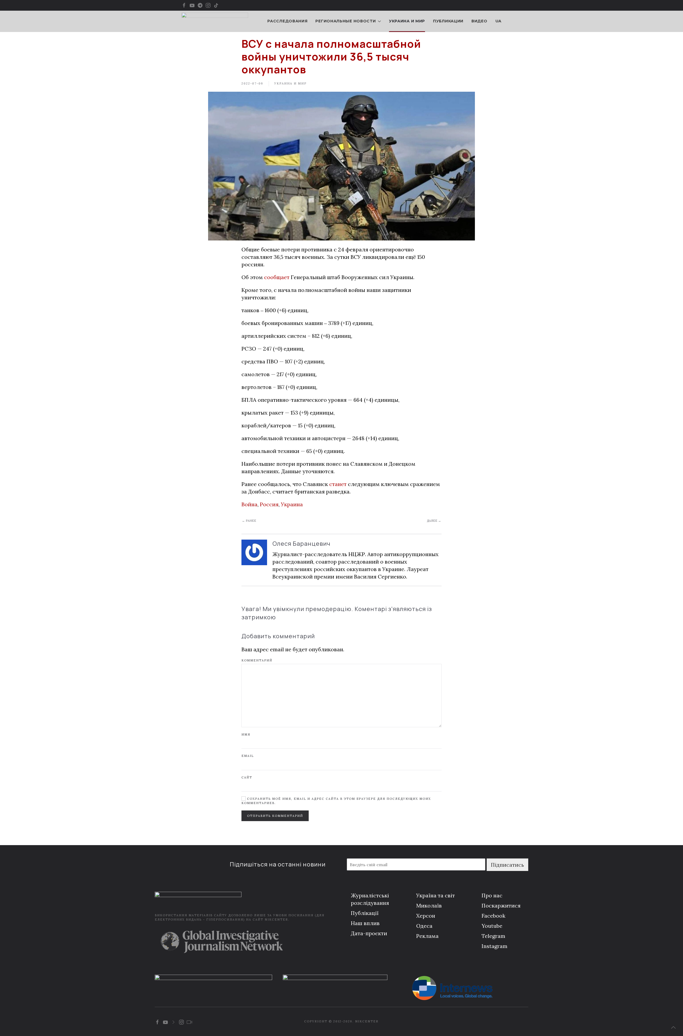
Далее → (434, 521)
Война (249, 504)
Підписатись (507, 864)
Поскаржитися (501, 905)
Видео (479, 21)
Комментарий (256, 660)
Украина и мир (407, 21)
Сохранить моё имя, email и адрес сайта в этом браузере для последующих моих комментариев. (336, 801)
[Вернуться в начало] (214, 21)
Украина (292, 504)
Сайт (246, 777)
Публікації (365, 913)
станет (338, 484)
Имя (245, 734)
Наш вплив (365, 923)
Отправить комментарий (275, 816)
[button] (673, 1027)
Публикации (448, 21)
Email (247, 756)
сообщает (276, 277)
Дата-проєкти (369, 933)
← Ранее (249, 521)
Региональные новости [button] (345, 21)
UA (498, 21)
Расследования (287, 21)
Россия (269, 504)
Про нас (492, 895)
